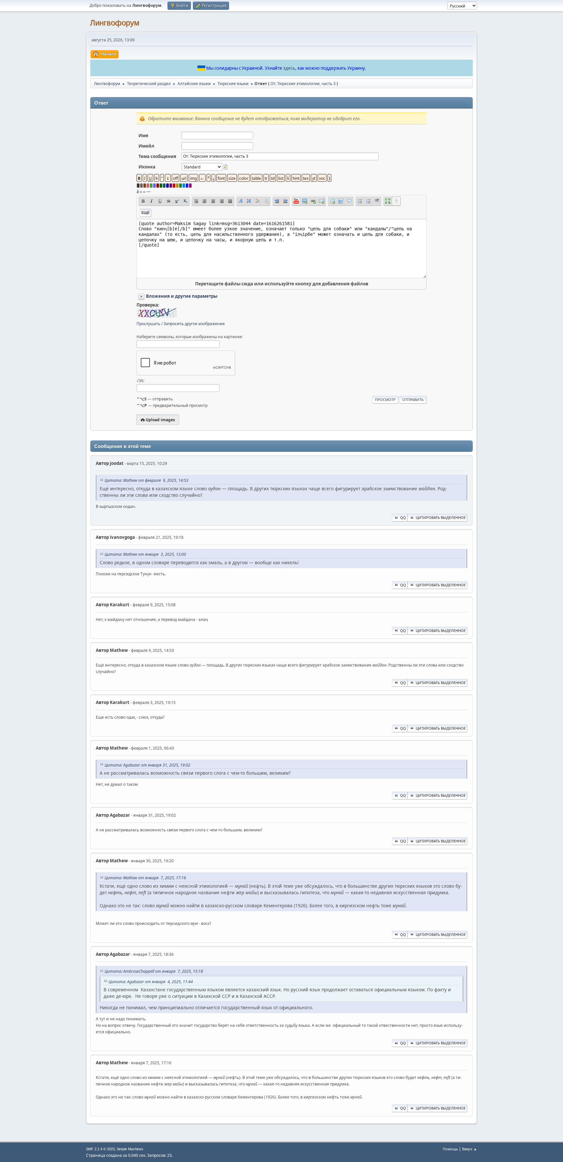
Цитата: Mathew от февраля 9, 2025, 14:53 (146, 480)
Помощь (450, 1148)
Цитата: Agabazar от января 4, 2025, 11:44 (150, 981)
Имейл (146, 146)
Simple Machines (130, 1149)
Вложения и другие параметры (181, 296)
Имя (143, 135)
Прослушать (148, 323)
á (138, 191)
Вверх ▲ (469, 1148)
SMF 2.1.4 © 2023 (100, 1149)
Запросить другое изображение (194, 323)
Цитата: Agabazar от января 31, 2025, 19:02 (147, 765)
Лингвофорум (114, 22)
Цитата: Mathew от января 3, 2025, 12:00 (145, 554)
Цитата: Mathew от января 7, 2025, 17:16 (145, 878)
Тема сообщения (157, 156)
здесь (289, 68)
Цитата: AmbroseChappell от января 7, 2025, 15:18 (154, 971)
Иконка (146, 167)
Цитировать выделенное (441, 517)
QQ (403, 517)
